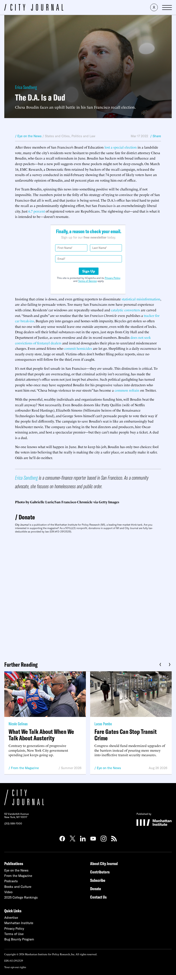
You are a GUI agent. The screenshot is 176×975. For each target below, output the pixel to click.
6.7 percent (36, 211)
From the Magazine (25, 768)
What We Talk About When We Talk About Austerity (41, 734)
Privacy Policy (112, 278)
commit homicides (78, 348)
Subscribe (97, 880)
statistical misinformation (141, 299)
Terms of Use (14, 934)
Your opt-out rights (15, 967)
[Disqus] (88, 595)
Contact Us (98, 897)
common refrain (127, 390)
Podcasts (11, 881)
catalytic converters (125, 309)
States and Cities (57, 136)
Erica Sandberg (26, 87)
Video (8, 892)
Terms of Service (87, 281)
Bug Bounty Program (19, 939)
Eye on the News (109, 768)
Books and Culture (17, 887)
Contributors (100, 872)
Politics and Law (83, 136)
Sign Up (88, 271)
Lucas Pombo (103, 723)
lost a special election (121, 147)
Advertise (11, 918)
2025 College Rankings (21, 897)
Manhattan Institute (18, 923)
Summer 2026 (71, 768)
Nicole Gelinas (18, 723)
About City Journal (104, 863)
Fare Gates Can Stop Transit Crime (125, 734)
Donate (27, 517)
